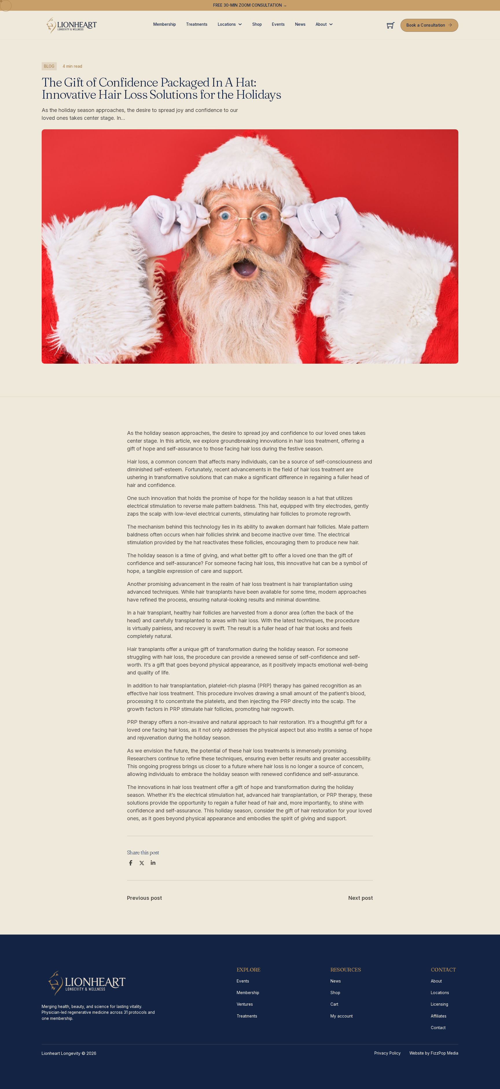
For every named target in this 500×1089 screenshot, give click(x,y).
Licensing (439, 1004)
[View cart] (391, 25)
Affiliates (438, 1016)
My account (341, 1016)
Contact (438, 1027)
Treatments (196, 24)
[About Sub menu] (331, 24)
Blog (49, 66)
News (300, 24)
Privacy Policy (387, 1053)
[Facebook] (130, 863)
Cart (334, 1004)
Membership (164, 24)
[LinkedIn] (153, 863)
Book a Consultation (426, 25)
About (321, 24)
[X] (141, 863)
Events (278, 24)
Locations (227, 24)
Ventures (245, 1004)
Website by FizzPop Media (433, 1053)
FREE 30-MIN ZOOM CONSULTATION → (250, 5)
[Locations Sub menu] (240, 24)
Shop (257, 24)
